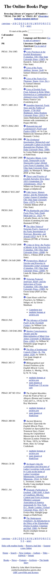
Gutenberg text (35, 310)
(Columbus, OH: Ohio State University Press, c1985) (35, 56)
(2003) (35, 128)
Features (23, 560)
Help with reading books (12, 546)
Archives (33, 560)
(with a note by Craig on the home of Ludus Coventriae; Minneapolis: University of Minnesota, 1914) (36, 471)
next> (29, 26)
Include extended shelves (25, 19)
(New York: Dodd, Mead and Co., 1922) (36, 213)
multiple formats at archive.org (37, 313)
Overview (43, 16)
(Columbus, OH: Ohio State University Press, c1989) (35, 284)
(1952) (35, 231)
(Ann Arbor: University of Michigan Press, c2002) (36, 336)
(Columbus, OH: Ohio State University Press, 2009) (36, 164)
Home (5, 553)
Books (6, 560)
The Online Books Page (26, 6)
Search (14, 553)
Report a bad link (33, 546)
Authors (36, 553)
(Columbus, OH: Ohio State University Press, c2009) (36, 266)
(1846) (36, 93)
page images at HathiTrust (35, 414)
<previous (5, 23)
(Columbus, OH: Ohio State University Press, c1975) (35, 197)
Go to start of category (36, 39)
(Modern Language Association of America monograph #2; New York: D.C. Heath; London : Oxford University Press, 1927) (36, 500)
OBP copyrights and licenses (25, 572)
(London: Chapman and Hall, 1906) (36, 523)
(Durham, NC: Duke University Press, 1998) (36, 144)
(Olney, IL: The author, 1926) (35, 352)
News (14, 560)
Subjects (22, 555)
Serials (31, 555)
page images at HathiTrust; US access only (38, 385)
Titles (45, 553)
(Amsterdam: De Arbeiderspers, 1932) (36, 180)
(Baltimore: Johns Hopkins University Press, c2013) (36, 110)
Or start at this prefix (18, 31)
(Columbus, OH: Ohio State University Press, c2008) (36, 249)
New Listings (25, 553)
